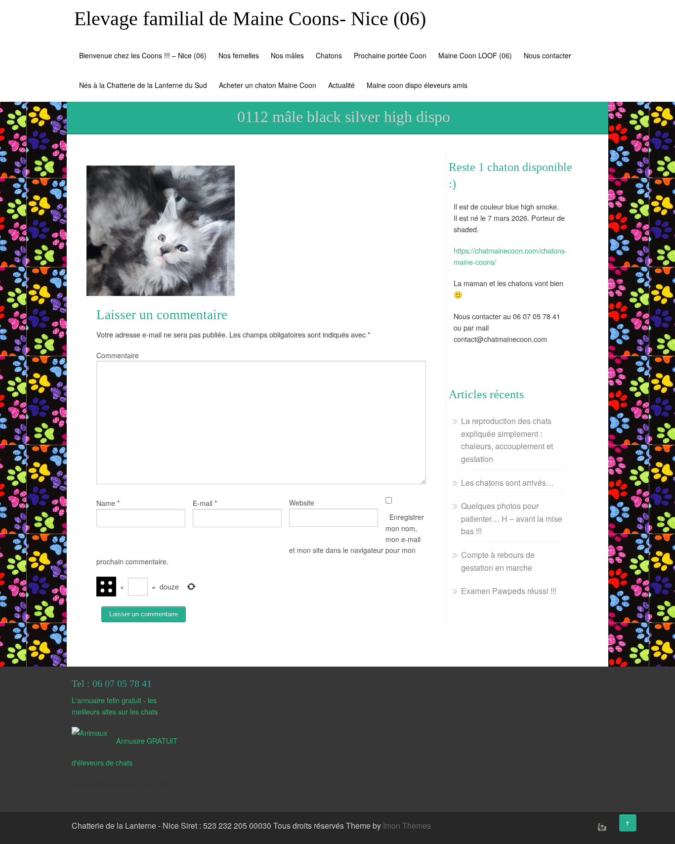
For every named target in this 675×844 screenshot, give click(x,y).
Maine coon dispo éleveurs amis (417, 85)
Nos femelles (238, 55)
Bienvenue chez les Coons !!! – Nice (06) (143, 55)
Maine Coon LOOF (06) (475, 55)
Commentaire (117, 355)
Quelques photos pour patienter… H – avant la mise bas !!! (511, 518)
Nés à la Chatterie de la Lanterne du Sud (143, 85)
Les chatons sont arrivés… (507, 482)
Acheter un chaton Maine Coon (267, 85)
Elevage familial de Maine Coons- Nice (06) (250, 18)
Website (301, 502)
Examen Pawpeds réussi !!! (508, 590)
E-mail (202, 503)
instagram (600, 826)
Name (105, 503)
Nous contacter (547, 55)
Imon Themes (407, 825)
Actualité (341, 85)
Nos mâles (287, 55)
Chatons (329, 55)
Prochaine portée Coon (390, 55)
